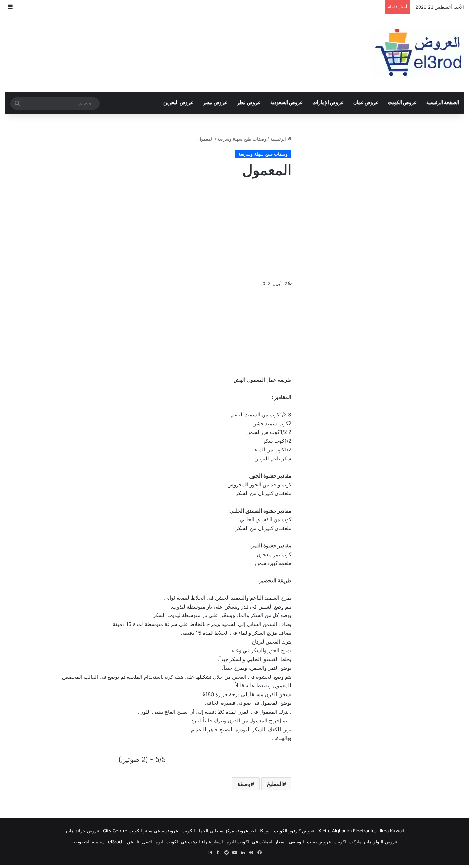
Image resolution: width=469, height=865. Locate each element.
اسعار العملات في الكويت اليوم (256, 841)
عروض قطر (249, 102)
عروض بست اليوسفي (310, 841)
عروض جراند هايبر (82, 830)
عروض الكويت (402, 102)
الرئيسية (278, 139)
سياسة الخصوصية (88, 841)
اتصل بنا (144, 841)
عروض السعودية (286, 102)
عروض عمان (365, 102)
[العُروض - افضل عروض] (417, 53)
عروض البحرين (178, 102)
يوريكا (265, 830)
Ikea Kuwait (392, 830)
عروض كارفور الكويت (294, 830)
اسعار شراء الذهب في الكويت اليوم (189, 841)
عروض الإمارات (328, 102)
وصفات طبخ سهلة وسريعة (241, 139)
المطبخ (275, 783)
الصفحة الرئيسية (442, 102)
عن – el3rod (120, 841)
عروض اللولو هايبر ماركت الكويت (366, 841)
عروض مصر (215, 102)
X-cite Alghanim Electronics (347, 830)
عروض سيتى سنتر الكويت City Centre (140, 830)
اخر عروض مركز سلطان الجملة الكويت (219, 830)
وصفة (244, 783)
